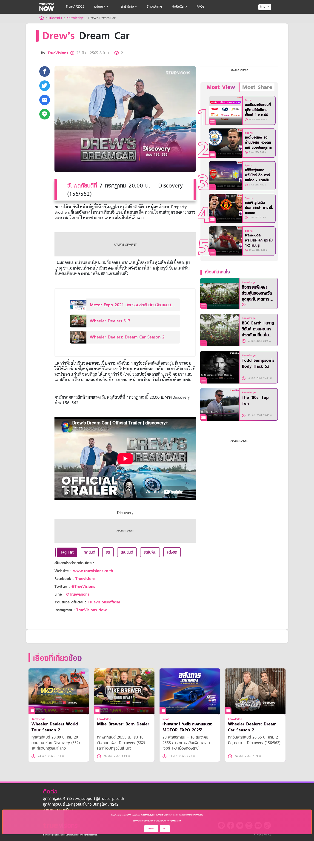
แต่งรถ (172, 552)
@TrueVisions (83, 586)
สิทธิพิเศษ (127, 7)
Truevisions (85, 579)
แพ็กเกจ (99, 7)
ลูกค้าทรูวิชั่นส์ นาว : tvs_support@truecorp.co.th (83, 799)
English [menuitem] (261, 23)
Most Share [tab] (257, 87)
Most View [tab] (221, 87)
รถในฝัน (150, 552)
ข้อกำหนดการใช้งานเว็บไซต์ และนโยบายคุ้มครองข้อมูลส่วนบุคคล (157, 820)
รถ (108, 552)
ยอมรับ (151, 828)
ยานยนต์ (127, 552)
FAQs (200, 7)
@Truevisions (77, 594)
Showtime (154, 7)
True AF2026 (75, 7)
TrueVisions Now (91, 610)
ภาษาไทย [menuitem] (260, 16)
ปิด (164, 828)
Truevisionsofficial (104, 602)
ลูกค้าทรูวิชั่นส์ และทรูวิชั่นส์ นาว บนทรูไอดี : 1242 (80, 805)
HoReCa (178, 7)
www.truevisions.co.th (93, 571)
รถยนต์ (89, 552)
